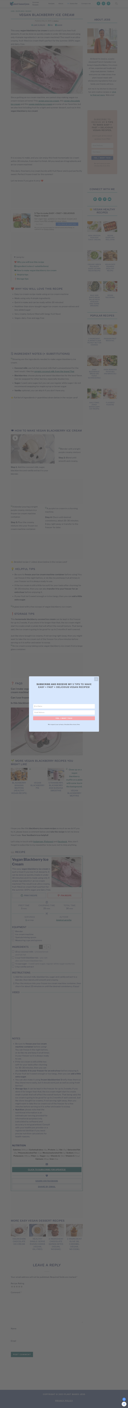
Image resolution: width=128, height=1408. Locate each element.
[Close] (96, 679)
